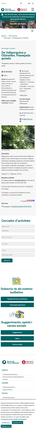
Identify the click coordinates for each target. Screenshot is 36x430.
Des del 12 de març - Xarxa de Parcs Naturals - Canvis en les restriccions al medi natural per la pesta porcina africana (18, 16)
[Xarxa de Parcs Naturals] (14, 10)
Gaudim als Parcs (7, 390)
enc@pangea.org (26, 119)
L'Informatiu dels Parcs (17, 305)
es (33, 3)
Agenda (3, 36)
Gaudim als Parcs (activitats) (17, 299)
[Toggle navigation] (32, 9)
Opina (17, 338)
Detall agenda (13, 36)
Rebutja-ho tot (6, 426)
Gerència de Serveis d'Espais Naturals (13, 377)
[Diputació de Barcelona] (18, 362)
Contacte (5, 379)
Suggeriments (17, 332)
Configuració (6, 422)
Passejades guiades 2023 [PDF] (21, 206)
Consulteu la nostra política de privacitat (13, 419)
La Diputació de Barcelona (10, 374)
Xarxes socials (17, 344)
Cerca (6, 260)
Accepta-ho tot (17, 422)
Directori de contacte (9, 397)
